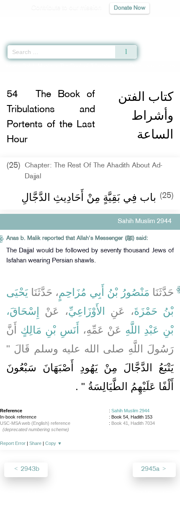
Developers (100, 494)
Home (10, 66)
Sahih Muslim (38, 66)
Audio (155, 23)
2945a (151, 469)
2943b (29, 469)
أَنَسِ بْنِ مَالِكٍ (50, 330)
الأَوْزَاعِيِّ (86, 311)
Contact (132, 494)
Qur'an (56, 23)
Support (67, 494)
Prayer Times (121, 23)
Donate (158, 494)
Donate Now (129, 8)
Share (35, 443)
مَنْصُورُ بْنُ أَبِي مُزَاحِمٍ (104, 292)
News (42, 494)
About (21, 494)
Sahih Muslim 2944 (130, 410)
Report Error (13, 443)
